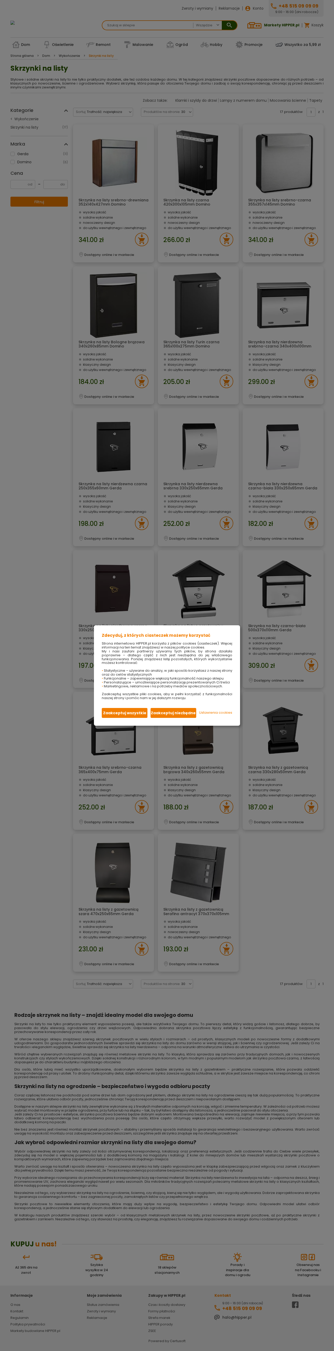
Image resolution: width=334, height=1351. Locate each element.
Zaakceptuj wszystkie (124, 713)
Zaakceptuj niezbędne (173, 713)
